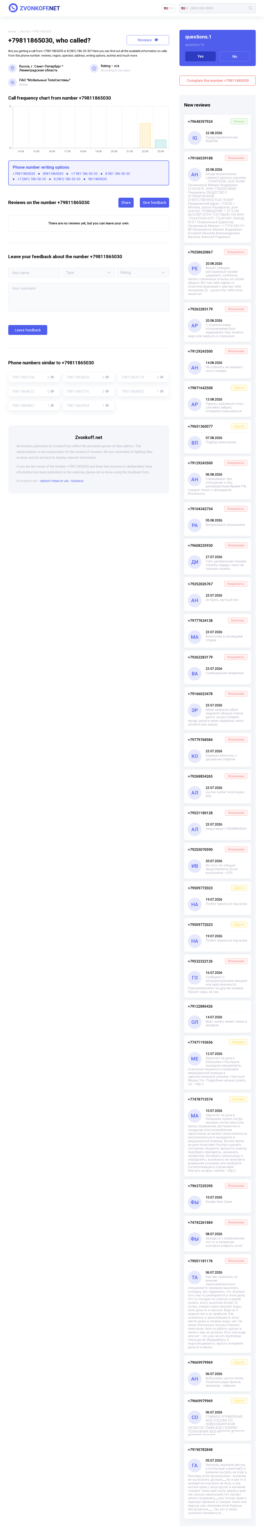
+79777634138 (216, 620)
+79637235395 (216, 1186)
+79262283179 (216, 309)
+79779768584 (216, 739)
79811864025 (85, 377)
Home (12, 31)
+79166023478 (216, 694)
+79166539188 (216, 158)
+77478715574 (216, 1099)
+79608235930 (216, 545)
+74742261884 (216, 1222)
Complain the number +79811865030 (218, 80)
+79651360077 (216, 426)
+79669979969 (216, 1362)
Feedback (77, 481)
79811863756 (31, 377)
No (234, 56)
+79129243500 (216, 351)
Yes (201, 56)
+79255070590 (216, 849)
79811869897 (31, 405)
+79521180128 (216, 813)
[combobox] (184, 8)
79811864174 (140, 377)
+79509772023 (216, 888)
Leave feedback (28, 330)
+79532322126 (216, 961)
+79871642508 (216, 388)
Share (126, 202)
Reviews (145, 40)
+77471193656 (216, 1042)
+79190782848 (200, 1449)
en (171, 8)
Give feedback (154, 202)
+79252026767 (216, 584)
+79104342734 (216, 509)
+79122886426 (200, 1006)
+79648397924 (216, 121)
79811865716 (85, 391)
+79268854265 (216, 776)
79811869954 (85, 405)
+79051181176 (216, 1261)
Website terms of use (54, 481)
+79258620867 (216, 252)
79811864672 (31, 391)
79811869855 (140, 391)
